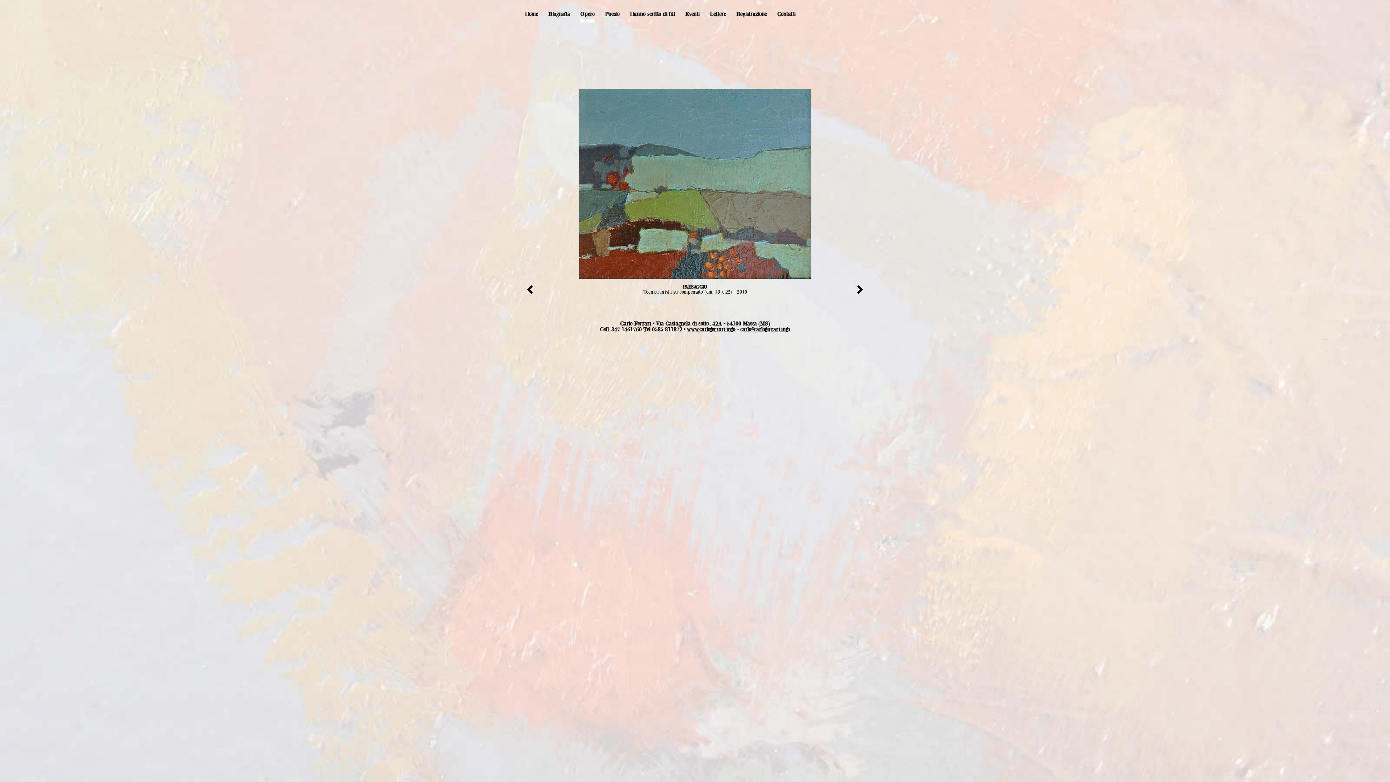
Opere (587, 14)
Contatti (786, 14)
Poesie (612, 14)
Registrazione (751, 14)
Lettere (718, 14)
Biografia (559, 14)
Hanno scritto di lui (652, 14)
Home (531, 14)
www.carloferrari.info (711, 329)
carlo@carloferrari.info (765, 329)
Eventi (692, 14)
